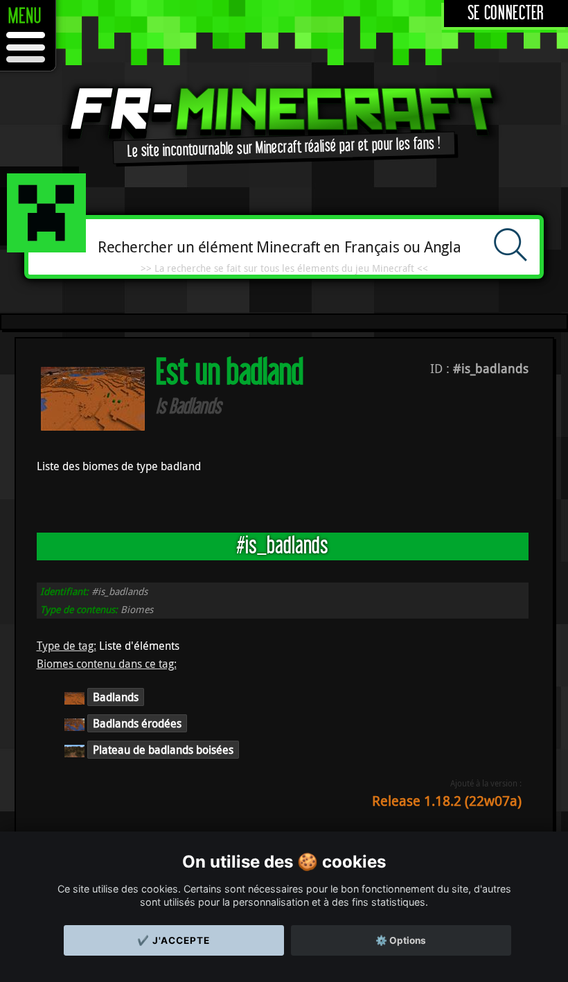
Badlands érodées (137, 723)
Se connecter (506, 13)
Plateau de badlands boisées (163, 749)
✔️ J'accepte (173, 940)
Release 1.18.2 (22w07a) (447, 800)
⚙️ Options (400, 940)
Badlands (116, 697)
